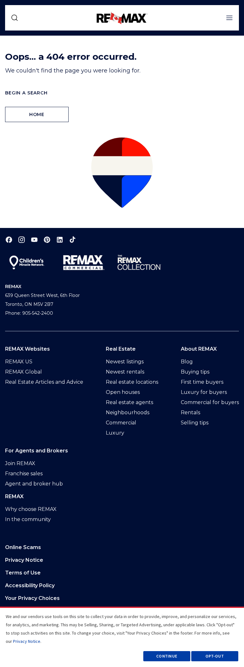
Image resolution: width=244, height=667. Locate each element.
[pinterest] (47, 240)
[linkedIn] (60, 240)
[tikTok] (72, 240)
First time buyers (202, 382)
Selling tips (194, 423)
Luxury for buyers (204, 392)
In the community (28, 519)
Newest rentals (125, 372)
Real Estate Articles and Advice (44, 382)
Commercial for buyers (210, 402)
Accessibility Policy (30, 585)
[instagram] (21, 240)
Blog (187, 362)
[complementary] (122, 598)
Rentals (190, 412)
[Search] (15, 18)
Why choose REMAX (31, 509)
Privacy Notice (24, 560)
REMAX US (18, 362)
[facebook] (9, 240)
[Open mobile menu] (229, 18)
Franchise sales (24, 474)
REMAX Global (23, 372)
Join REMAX (20, 463)
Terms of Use (23, 573)
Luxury (115, 433)
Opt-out (215, 656)
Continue (166, 656)
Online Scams (23, 547)
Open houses (123, 392)
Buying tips (195, 372)
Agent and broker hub (34, 484)
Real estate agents (129, 402)
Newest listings (125, 362)
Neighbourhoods (127, 412)
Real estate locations (132, 382)
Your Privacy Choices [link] (32, 598)
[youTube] (34, 240)
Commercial (121, 423)
